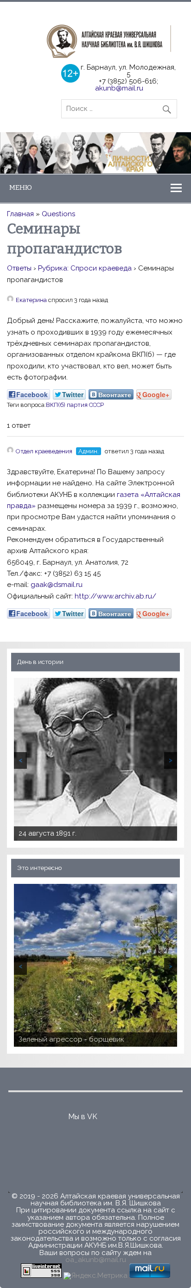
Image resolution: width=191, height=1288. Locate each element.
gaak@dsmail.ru (57, 584)
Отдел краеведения (44, 451)
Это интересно (39, 867)
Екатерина (31, 299)
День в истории (40, 661)
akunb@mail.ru (119, 88)
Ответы (19, 268)
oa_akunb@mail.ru (95, 1260)
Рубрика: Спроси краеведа (85, 268)
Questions (58, 214)
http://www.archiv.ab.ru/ (115, 596)
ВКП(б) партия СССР (75, 404)
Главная (20, 214)
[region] (95, 152)
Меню (20, 187)
